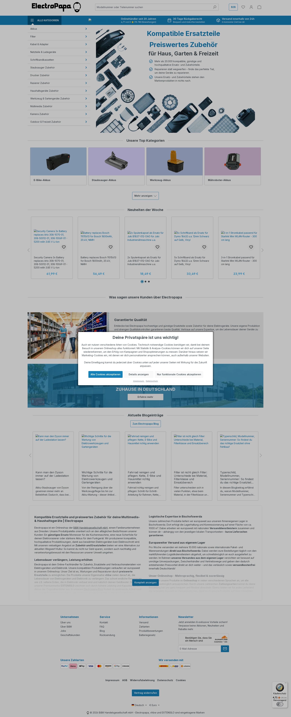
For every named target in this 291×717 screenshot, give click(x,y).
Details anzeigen (139, 374)
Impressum (138, 381)
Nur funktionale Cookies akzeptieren (179, 374)
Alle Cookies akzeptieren (105, 374)
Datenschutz (152, 381)
